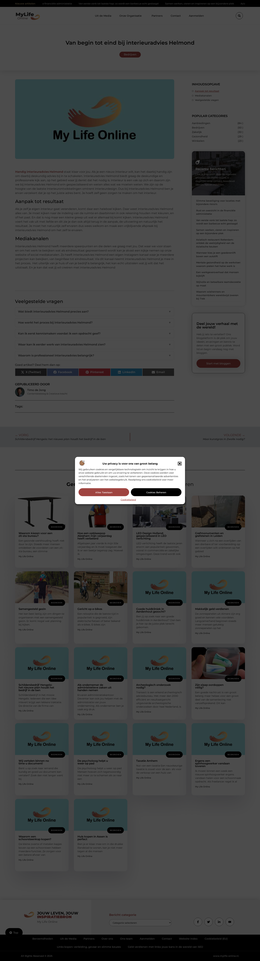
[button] (179, 463)
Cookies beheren (156, 492)
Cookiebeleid (128, 499)
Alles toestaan (103, 492)
